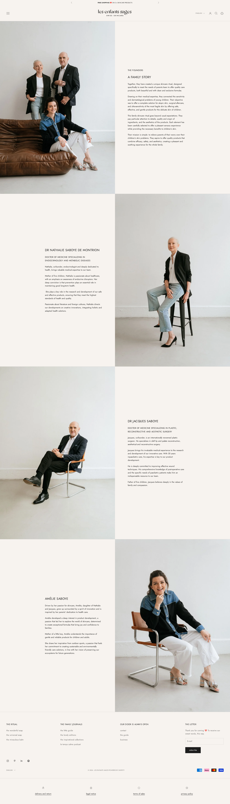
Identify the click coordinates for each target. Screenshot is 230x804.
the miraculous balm (15, 739)
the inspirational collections (71, 739)
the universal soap (14, 735)
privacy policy (187, 793)
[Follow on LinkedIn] (21, 761)
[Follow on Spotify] (28, 761)
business (124, 739)
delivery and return (43, 793)
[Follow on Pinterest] (14, 761)
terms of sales (139, 793)
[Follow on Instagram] (7, 761)
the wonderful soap (14, 730)
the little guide (66, 730)
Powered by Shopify (116, 770)
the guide (124, 735)
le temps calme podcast (70, 744)
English (199, 13)
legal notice (91, 793)
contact (123, 730)
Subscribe (193, 750)
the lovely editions (68, 735)
